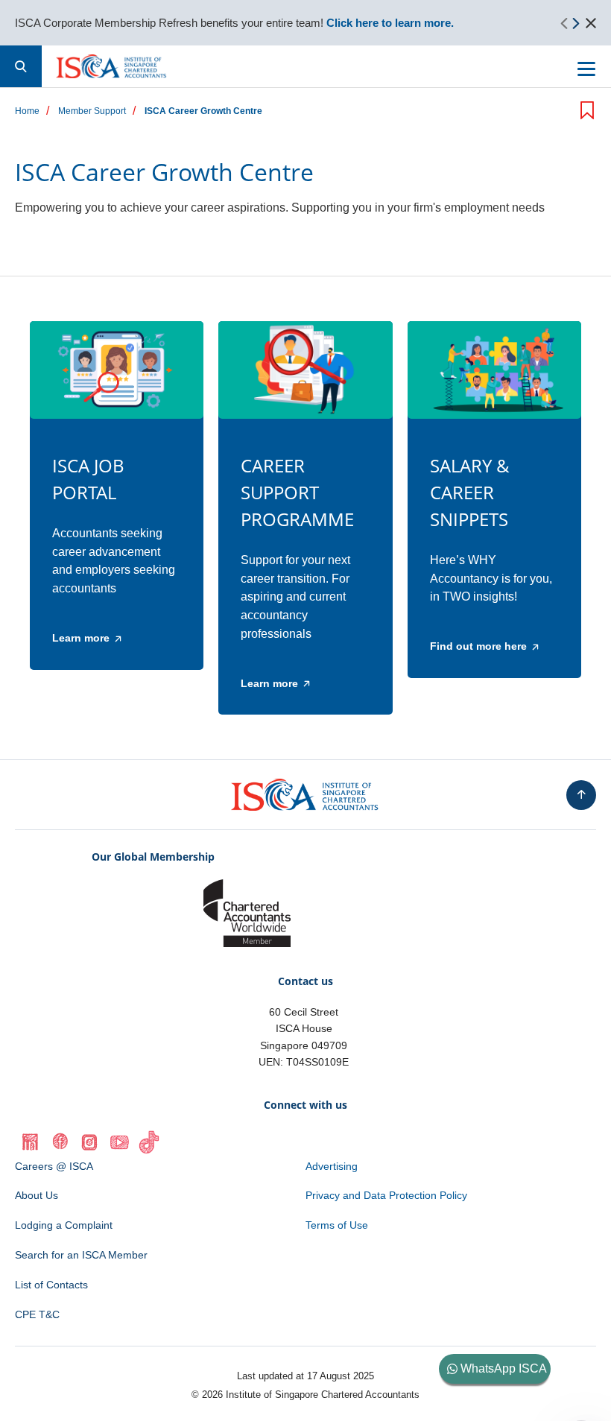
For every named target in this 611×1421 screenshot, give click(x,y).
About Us (36, 1195)
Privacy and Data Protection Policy (386, 1195)
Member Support (92, 111)
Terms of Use (337, 1225)
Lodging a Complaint (64, 1225)
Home (27, 111)
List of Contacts (51, 1285)
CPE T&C (37, 1314)
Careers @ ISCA (54, 1166)
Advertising (332, 1166)
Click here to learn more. (390, 22)
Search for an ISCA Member (81, 1255)
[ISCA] (112, 66)
